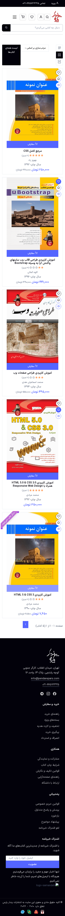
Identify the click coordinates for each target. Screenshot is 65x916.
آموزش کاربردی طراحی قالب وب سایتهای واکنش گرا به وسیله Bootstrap (32, 261)
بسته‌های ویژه (51, 720)
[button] (47, 17)
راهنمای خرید (51, 714)
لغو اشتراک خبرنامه (49, 828)
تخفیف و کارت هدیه (48, 726)
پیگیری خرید (52, 732)
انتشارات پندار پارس (12, 902)
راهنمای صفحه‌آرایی (48, 777)
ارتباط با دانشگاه (50, 783)
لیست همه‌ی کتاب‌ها (11, 50)
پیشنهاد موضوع (50, 822)
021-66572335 (50, 685)
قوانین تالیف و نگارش (47, 771)
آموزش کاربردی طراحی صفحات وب (32, 373)
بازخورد (55, 816)
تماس (34, 3)
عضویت (32, 864)
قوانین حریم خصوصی (47, 804)
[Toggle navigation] (14, 17)
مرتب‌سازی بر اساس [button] (36, 48)
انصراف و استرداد (50, 738)
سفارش (31, 144)
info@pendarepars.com (45, 679)
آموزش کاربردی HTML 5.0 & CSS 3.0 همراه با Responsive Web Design (32, 484)
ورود (53, 3)
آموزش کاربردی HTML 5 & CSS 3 (32, 595)
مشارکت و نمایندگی (48, 759)
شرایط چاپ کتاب (50, 765)
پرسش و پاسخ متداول (47, 810)
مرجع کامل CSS (32, 151)
